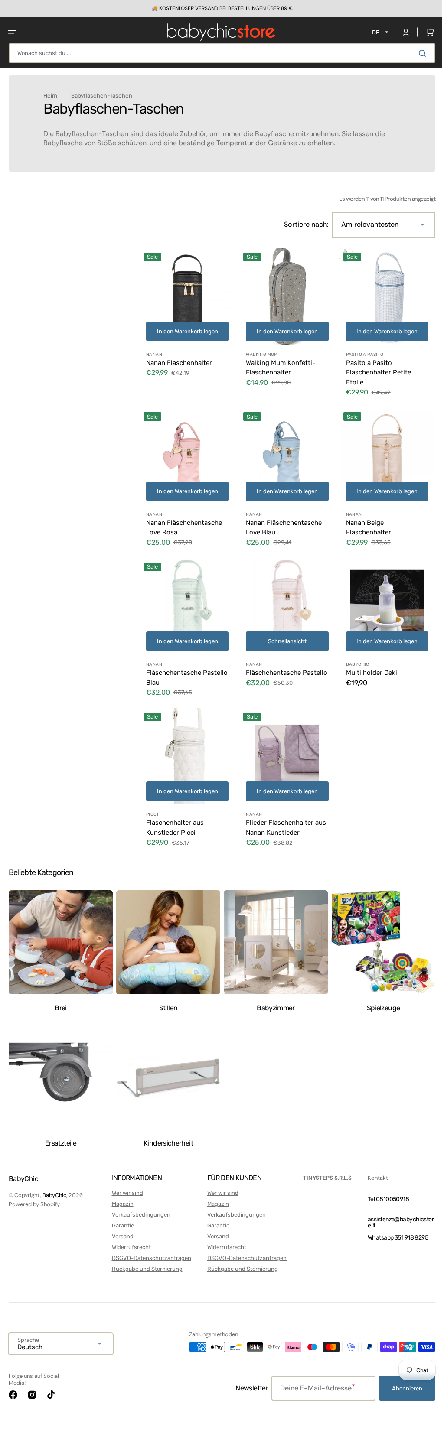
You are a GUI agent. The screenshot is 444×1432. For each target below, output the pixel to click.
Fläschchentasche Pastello (271, 671)
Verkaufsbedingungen (139, 1214)
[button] (12, 32)
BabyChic (54, 1195)
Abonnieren (400, 1388)
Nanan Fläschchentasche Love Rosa (184, 523)
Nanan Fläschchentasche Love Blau (282, 523)
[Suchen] (417, 53)
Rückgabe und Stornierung (145, 1268)
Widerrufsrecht (129, 1247)
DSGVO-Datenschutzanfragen (149, 1257)
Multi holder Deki (367, 666)
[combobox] (219, 53)
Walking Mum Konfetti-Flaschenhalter (278, 365)
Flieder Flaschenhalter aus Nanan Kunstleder (284, 819)
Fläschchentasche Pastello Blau (173, 671)
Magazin (121, 1204)
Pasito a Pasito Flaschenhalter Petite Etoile (374, 370)
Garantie (121, 1225)
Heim (50, 95)
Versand (121, 1236)
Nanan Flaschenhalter (179, 361)
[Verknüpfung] (218, 8)
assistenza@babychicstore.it (394, 1222)
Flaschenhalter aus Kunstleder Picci (175, 819)
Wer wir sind (125, 1193)
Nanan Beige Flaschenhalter (364, 523)
